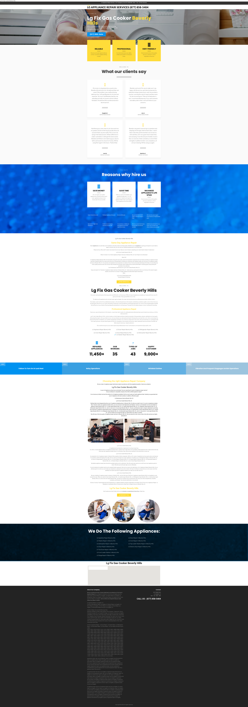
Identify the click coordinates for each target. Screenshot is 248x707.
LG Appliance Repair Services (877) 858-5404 (117, 7)
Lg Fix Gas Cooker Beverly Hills (124, 290)
